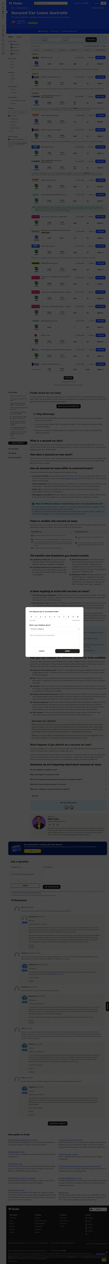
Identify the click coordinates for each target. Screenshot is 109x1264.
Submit (67, 651)
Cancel (41, 651)
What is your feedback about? (40, 625)
